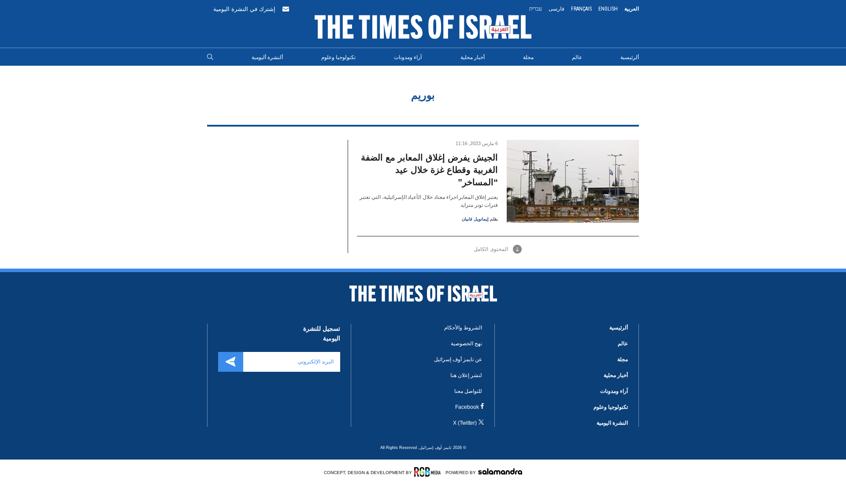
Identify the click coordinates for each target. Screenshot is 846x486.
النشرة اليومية (612, 423)
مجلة (528, 57)
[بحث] (210, 57)
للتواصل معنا (468, 391)
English (608, 9)
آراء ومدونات (408, 57)
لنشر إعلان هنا (466, 375)
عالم (577, 57)
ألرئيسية (629, 57)
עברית (535, 9)
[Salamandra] (500, 471)
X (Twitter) (465, 423)
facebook (467, 407)
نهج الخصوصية (466, 343)
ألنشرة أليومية (267, 57)
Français (581, 9)
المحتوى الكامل (491, 249)
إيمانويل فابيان (475, 219)
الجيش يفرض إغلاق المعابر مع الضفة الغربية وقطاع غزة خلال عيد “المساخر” (429, 170)
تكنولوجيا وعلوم (338, 57)
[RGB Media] (429, 472)
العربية (631, 9)
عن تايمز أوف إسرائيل (458, 359)
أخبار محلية (472, 57)
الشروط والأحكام (463, 328)
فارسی (556, 9)
